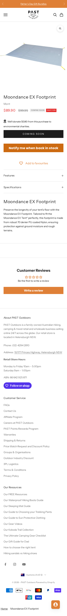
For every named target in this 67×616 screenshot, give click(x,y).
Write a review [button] (33, 290)
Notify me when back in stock (33, 148)
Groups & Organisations (17, 452)
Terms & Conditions (15, 469)
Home (4, 608)
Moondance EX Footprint (24, 608)
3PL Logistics (11, 464)
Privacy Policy (11, 476)
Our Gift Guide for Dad (16, 541)
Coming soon (33, 133)
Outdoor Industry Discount (19, 458)
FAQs (7, 405)
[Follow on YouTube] (24, 564)
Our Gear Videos (13, 523)
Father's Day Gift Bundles (34, 3)
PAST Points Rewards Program (21, 428)
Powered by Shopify (45, 582)
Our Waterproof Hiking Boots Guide (23, 500)
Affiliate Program (13, 417)
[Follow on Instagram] (14, 564)
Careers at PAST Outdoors (18, 422)
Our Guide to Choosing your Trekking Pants (28, 512)
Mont (7, 103)
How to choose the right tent (20, 547)
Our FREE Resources (15, 494)
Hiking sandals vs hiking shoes (20, 553)
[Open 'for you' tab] (55, 604)
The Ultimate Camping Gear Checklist (25, 535)
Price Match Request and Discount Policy (26, 446)
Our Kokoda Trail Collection (19, 529)
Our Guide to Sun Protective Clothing (24, 517)
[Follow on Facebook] (5, 564)
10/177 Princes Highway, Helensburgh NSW (38, 352)
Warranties (10, 434)
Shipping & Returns (14, 440)
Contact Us (10, 411)
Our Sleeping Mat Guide (17, 506)
